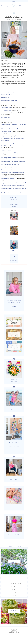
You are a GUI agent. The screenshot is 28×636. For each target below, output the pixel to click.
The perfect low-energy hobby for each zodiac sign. (12, 136)
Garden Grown (14, 610)
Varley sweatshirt (5, 112)
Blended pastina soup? (6, 169)
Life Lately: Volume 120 (14, 17)
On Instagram (14, 561)
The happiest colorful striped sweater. (9, 167)
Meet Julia (14, 306)
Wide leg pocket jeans (6, 107)
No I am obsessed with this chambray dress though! (13, 161)
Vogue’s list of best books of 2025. (8, 150)
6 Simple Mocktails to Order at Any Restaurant (14, 322)
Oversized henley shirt (6, 110)
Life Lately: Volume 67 (14, 237)
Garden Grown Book (14, 583)
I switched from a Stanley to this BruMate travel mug (13, 172)
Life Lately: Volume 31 (14, 251)
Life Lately (18, 19)
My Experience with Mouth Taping (9, 100)
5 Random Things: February (7, 92)
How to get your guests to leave (8, 178)
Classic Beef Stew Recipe (6, 94)
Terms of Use (14, 630)
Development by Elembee (14, 633)
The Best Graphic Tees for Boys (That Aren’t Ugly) (14, 347)
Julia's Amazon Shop (14, 450)
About (14, 580)
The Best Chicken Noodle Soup (14, 334)
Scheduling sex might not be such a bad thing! (11, 128)
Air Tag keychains (5, 117)
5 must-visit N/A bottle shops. (8, 143)
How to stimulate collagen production (9, 157)
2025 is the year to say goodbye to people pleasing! (12, 185)
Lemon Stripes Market (14, 446)
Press (14, 589)
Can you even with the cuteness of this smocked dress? (13, 183)
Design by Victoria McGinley (14, 632)
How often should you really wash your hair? (11, 192)
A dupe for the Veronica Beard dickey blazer (11, 153)
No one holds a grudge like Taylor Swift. (10, 164)
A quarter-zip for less (6, 131)
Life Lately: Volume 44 (14, 222)
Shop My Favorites (14, 442)
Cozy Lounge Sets (5, 97)
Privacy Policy (14, 631)
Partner (14, 586)
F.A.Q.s (14, 592)
